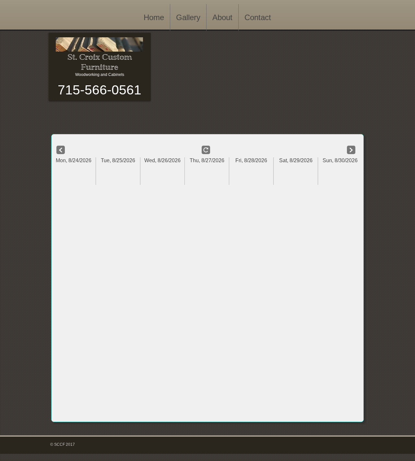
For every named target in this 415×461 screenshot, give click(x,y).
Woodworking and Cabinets (99, 74)
